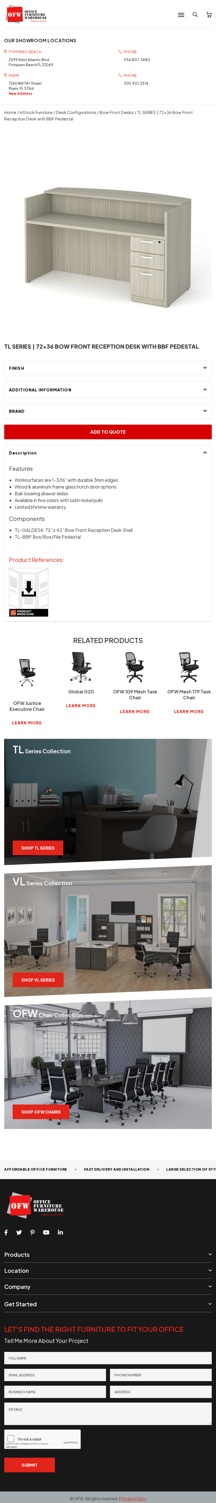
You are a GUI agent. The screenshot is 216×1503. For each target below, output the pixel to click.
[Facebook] (6, 1232)
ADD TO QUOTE (108, 432)
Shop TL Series (38, 847)
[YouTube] (46, 1232)
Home (10, 112)
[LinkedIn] (60, 1232)
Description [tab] (23, 452)
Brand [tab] (17, 411)
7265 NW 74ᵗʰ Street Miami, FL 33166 (25, 88)
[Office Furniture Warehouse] (27, 14)
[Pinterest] (32, 1232)
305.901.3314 (136, 83)
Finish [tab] (16, 368)
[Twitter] (19, 1232)
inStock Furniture (36, 112)
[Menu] (181, 15)
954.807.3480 (137, 60)
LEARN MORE (27, 722)
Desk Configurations (76, 112)
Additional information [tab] (40, 389)
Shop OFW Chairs (41, 1111)
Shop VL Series (38, 979)
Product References (35, 559)
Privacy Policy (134, 1498)
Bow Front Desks (117, 112)
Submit (29, 1465)
